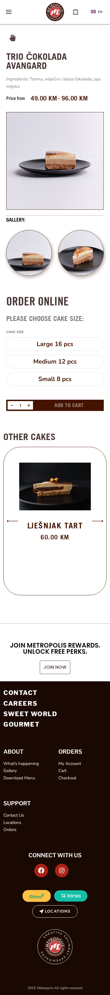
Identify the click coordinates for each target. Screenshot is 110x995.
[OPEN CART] (75, 12)
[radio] (55, 344)
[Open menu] (9, 12)
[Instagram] (62, 870)
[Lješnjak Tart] (55, 486)
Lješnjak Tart (55, 525)
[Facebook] (41, 870)
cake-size (15, 332)
